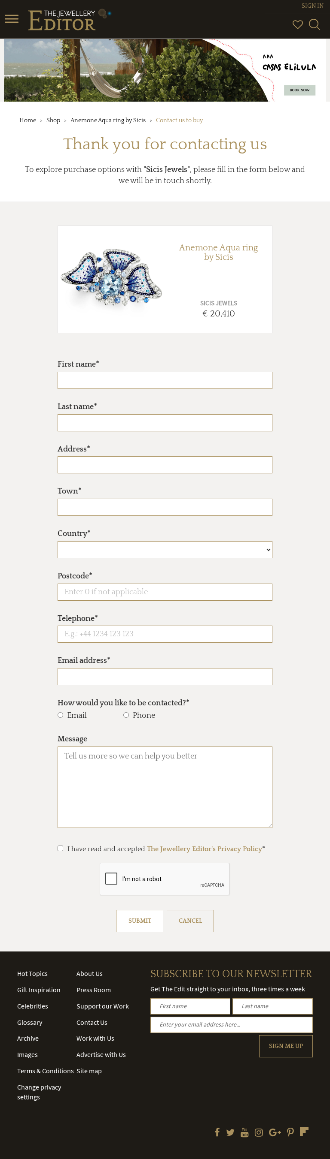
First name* (78, 364)
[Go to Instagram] (259, 1133)
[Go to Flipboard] (304, 1131)
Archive (28, 1038)
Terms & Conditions (45, 1070)
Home (27, 120)
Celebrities (32, 1006)
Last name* (77, 407)
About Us (89, 973)
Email (77, 715)
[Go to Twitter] (230, 1133)
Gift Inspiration (39, 989)
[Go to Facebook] (217, 1133)
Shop (53, 120)
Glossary (29, 1022)
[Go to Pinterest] (290, 1133)
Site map (89, 1070)
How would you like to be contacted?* (123, 703)
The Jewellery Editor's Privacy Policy (204, 849)
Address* (74, 449)
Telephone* (78, 618)
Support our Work (102, 1006)
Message (72, 739)
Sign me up (286, 1046)
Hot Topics (32, 973)
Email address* (84, 660)
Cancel (190, 921)
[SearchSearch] (315, 28)
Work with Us (95, 1038)
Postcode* (75, 576)
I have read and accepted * (166, 849)
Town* (70, 491)
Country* (74, 534)
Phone (144, 715)
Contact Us (91, 1022)
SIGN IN (313, 6)
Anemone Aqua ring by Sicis (108, 120)
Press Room (93, 989)
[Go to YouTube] (245, 1133)
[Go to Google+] (275, 1133)
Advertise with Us (101, 1054)
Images (27, 1054)
